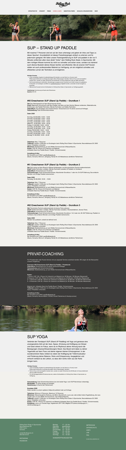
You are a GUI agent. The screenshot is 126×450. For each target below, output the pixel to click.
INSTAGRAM (24, 438)
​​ (62, 438)
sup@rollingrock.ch (56, 83)
